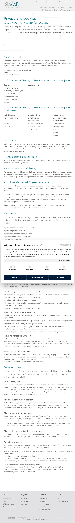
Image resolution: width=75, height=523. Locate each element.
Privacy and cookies (64, 260)
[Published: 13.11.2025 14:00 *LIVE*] (16, 518)
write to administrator (59, 518)
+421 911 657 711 (64, 498)
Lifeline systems (8, 504)
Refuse (14, 277)
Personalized (29, 269)
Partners (24, 504)
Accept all (60, 277)
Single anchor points (9, 498)
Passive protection (9, 507)
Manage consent (43, 519)
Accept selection (37, 277)
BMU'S (5, 501)
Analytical (46, 269)
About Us (24, 498)
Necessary (12, 269)
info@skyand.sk (14, 75)
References (25, 501)
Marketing (62, 269)
